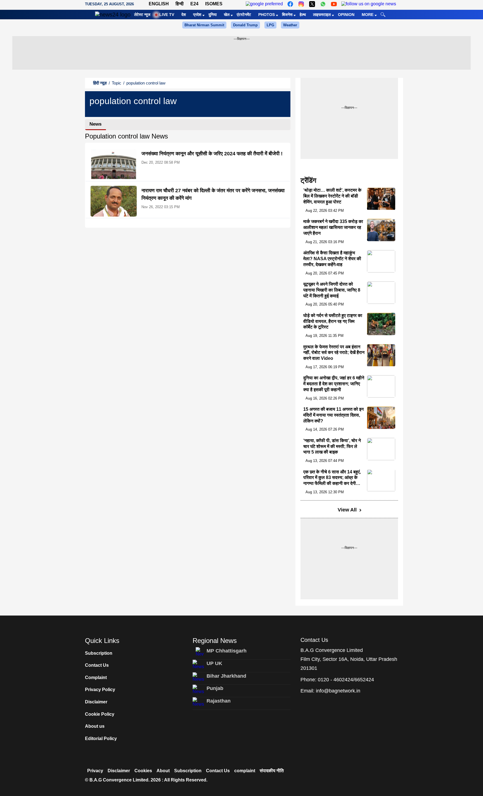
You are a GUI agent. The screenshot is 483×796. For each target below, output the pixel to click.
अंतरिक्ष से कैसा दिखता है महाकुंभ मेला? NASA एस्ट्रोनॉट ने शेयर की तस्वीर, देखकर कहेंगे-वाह (332, 258)
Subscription (98, 653)
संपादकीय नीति (272, 770)
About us (95, 726)
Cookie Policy (99, 714)
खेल (226, 14)
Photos (266, 14)
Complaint (96, 677)
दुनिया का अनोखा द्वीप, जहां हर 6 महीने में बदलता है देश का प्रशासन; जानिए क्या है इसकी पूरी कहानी (333, 383)
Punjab (215, 688)
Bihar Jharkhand (226, 676)
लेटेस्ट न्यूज (142, 14)
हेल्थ (303, 14)
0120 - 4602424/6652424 (346, 679)
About (163, 770)
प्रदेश (197, 14)
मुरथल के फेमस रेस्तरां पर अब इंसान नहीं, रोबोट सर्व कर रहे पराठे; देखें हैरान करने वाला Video (333, 352)
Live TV (166, 14)
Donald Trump (245, 25)
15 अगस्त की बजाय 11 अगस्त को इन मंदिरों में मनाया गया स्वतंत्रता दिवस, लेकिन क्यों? (333, 415)
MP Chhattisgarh (227, 651)
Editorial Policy (101, 738)
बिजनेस (287, 14)
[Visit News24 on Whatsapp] (322, 4)
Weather (290, 25)
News (95, 124)
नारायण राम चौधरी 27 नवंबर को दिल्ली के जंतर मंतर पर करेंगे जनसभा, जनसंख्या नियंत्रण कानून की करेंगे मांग (213, 194)
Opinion (346, 14)
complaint (244, 770)
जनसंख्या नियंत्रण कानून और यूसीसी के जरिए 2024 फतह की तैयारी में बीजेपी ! (212, 153)
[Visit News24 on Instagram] (301, 4)
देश (183, 14)
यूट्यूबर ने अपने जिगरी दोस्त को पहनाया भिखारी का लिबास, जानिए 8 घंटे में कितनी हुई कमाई (331, 290)
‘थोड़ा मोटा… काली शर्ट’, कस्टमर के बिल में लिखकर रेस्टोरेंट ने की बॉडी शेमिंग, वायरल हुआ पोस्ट (332, 196)
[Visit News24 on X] (312, 4)
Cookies (143, 770)
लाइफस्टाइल (322, 14)
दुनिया (213, 14)
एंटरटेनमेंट (244, 14)
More (367, 14)
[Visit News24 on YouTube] (333, 4)
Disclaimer (96, 701)
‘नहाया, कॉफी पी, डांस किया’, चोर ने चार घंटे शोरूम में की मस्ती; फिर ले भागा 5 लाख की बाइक (332, 446)
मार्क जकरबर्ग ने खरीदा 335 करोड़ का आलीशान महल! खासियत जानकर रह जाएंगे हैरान (333, 227)
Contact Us (97, 665)
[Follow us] (368, 4)
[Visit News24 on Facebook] (290, 4)
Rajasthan (219, 701)
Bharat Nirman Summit (204, 25)
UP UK (214, 663)
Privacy (95, 770)
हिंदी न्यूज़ (100, 83)
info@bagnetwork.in (338, 691)
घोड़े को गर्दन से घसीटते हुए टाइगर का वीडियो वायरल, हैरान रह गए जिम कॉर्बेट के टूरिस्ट (332, 321)
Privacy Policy (100, 689)
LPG (270, 25)
